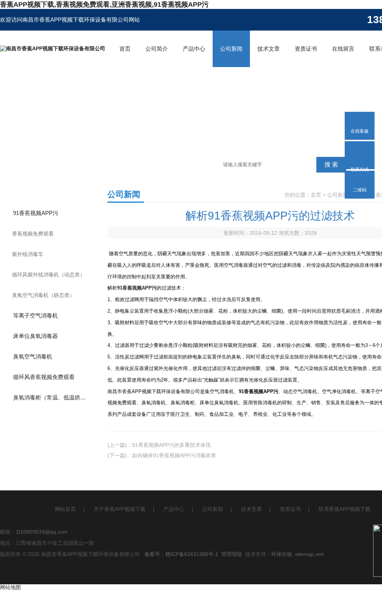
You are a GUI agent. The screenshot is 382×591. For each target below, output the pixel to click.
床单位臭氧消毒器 (35, 336)
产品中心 (194, 48)
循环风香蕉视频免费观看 (44, 377)
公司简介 (156, 48)
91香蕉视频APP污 (35, 213)
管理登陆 (231, 554)
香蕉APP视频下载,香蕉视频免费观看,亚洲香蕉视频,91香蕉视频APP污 (104, 4)
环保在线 (281, 554)
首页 (125, 48)
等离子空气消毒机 (35, 315)
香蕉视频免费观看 (33, 234)
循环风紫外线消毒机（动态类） (48, 275)
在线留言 (343, 48)
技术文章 (268, 48)
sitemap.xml (309, 554)
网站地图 (10, 587)
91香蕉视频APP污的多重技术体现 (171, 445)
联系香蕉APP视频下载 (344, 509)
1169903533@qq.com (42, 532)
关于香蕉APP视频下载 (119, 509)
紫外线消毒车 (27, 254)
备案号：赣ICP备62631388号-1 (181, 554)
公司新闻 (231, 48)
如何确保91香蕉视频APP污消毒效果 (174, 455)
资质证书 (306, 48)
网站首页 (65, 509)
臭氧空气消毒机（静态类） (43, 295)
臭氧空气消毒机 (32, 356)
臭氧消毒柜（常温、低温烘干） (52, 397)
